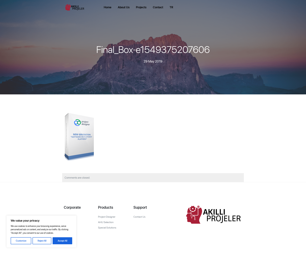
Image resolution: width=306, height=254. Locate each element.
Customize (21, 240)
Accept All (62, 240)
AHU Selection (105, 222)
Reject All (42, 240)
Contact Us (139, 216)
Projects (141, 7)
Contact (158, 7)
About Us (124, 7)
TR (171, 7)
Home (107, 7)
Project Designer (106, 216)
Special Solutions (107, 227)
